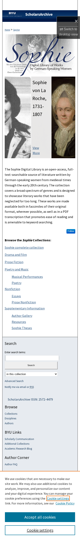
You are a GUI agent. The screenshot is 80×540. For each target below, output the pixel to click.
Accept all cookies (40, 517)
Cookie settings (58, 498)
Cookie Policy (65, 503)
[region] (40, 505)
